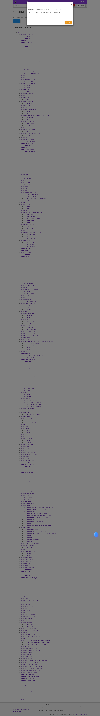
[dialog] (50, 358)
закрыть (68, 22)
